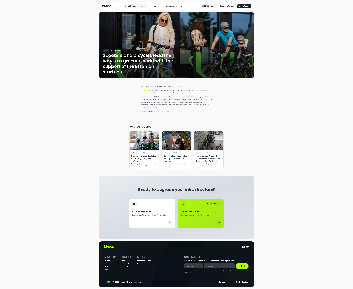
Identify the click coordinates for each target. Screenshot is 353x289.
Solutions (138, 6)
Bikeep (183, 97)
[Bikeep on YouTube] (247, 247)
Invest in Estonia (163, 111)
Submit (242, 266)
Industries (155, 6)
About (183, 6)
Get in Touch (244, 6)
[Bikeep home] (107, 6)
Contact (140, 263)
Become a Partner (227, 6)
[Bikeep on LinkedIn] (243, 247)
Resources (170, 6)
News (106, 266)
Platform (125, 263)
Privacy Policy (188, 272)
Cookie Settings (242, 282)
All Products (126, 260)
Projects (107, 263)
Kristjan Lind (145, 90)
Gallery (107, 260)
